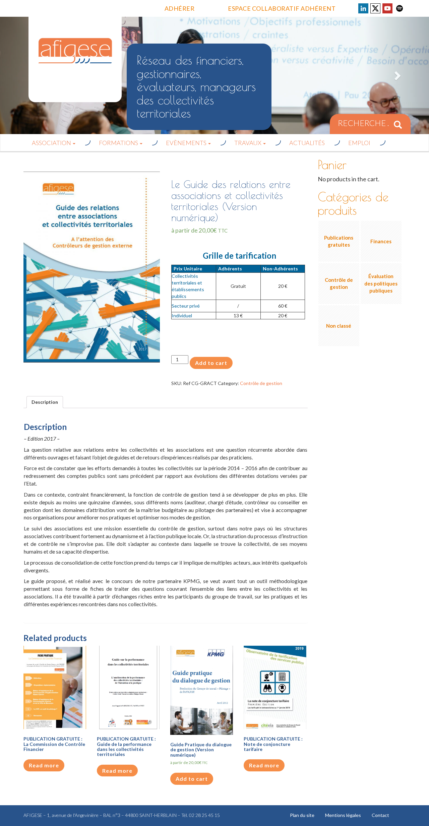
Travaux (248, 142)
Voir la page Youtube (387, 8)
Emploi (359, 142)
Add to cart (211, 363)
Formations (119, 142)
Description (45, 402)
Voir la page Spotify (399, 8)
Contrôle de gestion (261, 383)
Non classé (338, 326)
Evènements (186, 142)
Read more (44, 765)
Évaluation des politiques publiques (380, 283)
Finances (380, 241)
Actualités (307, 142)
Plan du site (302, 815)
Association (52, 142)
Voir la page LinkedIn (363, 8)
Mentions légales (343, 815)
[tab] (44, 402)
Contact (380, 815)
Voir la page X (375, 8)
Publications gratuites (338, 241)
